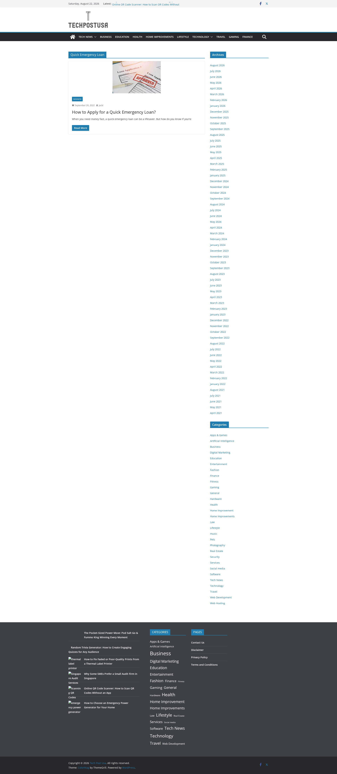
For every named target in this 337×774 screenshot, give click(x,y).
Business (106, 36)
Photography (217, 545)
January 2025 (217, 175)
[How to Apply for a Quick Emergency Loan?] (136, 77)
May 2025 (215, 152)
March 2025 (217, 163)
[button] (95, 36)
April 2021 (216, 413)
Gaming (234, 36)
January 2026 (217, 105)
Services (215, 562)
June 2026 (216, 77)
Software (215, 574)
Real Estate (216, 551)
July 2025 (215, 140)
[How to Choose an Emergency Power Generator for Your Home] (75, 707)
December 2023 (219, 250)
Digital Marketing (220, 452)
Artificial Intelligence (222, 441)
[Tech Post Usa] (72, 37)
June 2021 (216, 401)
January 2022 (217, 384)
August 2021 (217, 389)
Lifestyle (183, 36)
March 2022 (217, 372)
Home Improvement (221, 510)
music (213, 533)
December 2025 (219, 111)
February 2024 (218, 239)
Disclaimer (197, 650)
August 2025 (217, 134)
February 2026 (218, 100)
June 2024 (216, 216)
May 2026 (215, 82)
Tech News (86, 36)
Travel (220, 36)
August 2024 (217, 204)
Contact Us (197, 642)
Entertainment (218, 464)
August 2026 (217, 65)
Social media (217, 568)
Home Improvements (160, 36)
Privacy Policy (199, 657)
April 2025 (216, 158)
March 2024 (217, 233)
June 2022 (216, 355)
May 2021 (215, 407)
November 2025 (219, 117)
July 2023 (215, 279)
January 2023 (217, 314)
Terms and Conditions (204, 664)
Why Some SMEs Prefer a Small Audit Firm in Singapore (144, 3)
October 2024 (218, 192)
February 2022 (218, 378)
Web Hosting (217, 603)
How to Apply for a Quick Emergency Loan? (114, 112)
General (214, 493)
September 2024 (219, 198)
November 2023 (219, 256)
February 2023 (218, 308)
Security (215, 557)
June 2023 (216, 285)
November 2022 (219, 326)
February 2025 (218, 169)
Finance (247, 36)
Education (122, 36)
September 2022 (219, 337)
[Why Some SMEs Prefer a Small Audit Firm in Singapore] (75, 678)
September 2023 (219, 268)
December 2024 (219, 181)
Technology (200, 36)
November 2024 (219, 187)
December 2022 (219, 320)
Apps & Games (218, 435)
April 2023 (216, 297)
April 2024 (216, 227)
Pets (212, 539)
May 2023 (215, 291)
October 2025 (218, 123)
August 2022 (217, 343)
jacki (101, 105)
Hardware (216, 499)
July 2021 (215, 395)
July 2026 (215, 71)
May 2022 (215, 360)
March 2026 (217, 94)
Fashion (214, 470)
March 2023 (217, 303)
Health (137, 36)
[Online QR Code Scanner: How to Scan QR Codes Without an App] (75, 692)
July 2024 (215, 210)
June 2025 (216, 146)
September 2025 (219, 129)
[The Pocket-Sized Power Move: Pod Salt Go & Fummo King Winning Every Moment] (75, 637)
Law (212, 522)
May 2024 (215, 221)
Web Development (221, 597)
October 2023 (218, 262)
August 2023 (217, 274)
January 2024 (217, 245)
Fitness (214, 481)
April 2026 (216, 88)
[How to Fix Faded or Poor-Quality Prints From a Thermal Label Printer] (75, 663)
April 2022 (216, 366)
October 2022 (218, 332)
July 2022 (215, 349)
